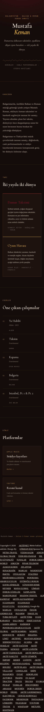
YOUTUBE (34, 703)
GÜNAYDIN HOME (31, 585)
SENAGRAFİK (9, 570)
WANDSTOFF (36, 570)
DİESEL (14, 692)
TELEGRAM (20, 703)
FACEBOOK (8, 699)
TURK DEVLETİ (10, 617)
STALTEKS (33, 574)
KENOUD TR (8, 635)
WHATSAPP (23, 706)
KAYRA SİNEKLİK (11, 585)
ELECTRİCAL (9, 696)
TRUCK (18, 681)
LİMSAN (35, 588)
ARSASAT (7, 688)
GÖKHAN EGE (26, 549)
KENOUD (15, 649)
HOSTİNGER (8, 710)
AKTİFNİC (16, 638)
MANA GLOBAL (21, 588)
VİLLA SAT (8, 671)
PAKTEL (6, 574)
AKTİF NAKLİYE (10, 656)
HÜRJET (21, 635)
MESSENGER (22, 699)
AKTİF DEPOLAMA (34, 653)
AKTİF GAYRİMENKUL (31, 692)
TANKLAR (17, 685)
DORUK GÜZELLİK (11, 592)
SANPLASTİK (29, 592)
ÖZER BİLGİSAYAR (27, 556)
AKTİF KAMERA (18, 631)
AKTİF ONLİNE (37, 667)
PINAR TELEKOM (30, 563)
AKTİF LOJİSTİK (30, 649)
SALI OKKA (18, 620)
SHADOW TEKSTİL (28, 595)
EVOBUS (40, 681)
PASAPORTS (8, 674)
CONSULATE (21, 671)
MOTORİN (19, 688)
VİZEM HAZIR (26, 552)
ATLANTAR (26, 567)
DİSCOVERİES (31, 685)
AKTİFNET (24, 545)
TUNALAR (21, 560)
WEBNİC (33, 631)
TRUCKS (29, 681)
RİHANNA (32, 635)
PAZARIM (20, 613)
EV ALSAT (30, 678)
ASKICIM (15, 563)
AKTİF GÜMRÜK (29, 656)
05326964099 (9, 603)
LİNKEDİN (7, 703)
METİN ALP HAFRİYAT (23, 599)
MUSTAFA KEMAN (32, 638)
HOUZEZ (7, 667)
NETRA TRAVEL (10, 552)
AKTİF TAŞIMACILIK (12, 653)
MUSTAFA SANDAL (21, 663)
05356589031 (24, 606)
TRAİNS (18, 678)
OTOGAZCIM (19, 574)
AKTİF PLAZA (20, 667)
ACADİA (28, 642)
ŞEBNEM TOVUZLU (12, 642)
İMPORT (6, 660)
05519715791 (9, 606)
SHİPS (33, 671)
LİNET (5, 638)
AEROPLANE (32, 674)
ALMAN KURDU (10, 567)
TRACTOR (7, 681)
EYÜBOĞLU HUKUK (29, 581)
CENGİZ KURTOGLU (27, 696)
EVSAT (20, 674)
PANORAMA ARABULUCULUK (17, 628)
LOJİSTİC (27, 660)
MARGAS (22, 570)
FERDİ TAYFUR (34, 620)
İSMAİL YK (33, 613)
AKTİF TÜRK (26, 617)
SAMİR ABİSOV (10, 624)
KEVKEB (7, 588)
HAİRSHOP (25, 624)
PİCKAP (6, 685)
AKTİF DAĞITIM (20, 646)
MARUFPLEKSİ (10, 595)
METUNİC (36, 706)
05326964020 (24, 603)
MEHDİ (16, 660)
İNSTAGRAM (37, 699)
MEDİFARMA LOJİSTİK (13, 578)
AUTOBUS (7, 678)
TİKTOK (6, 706)
